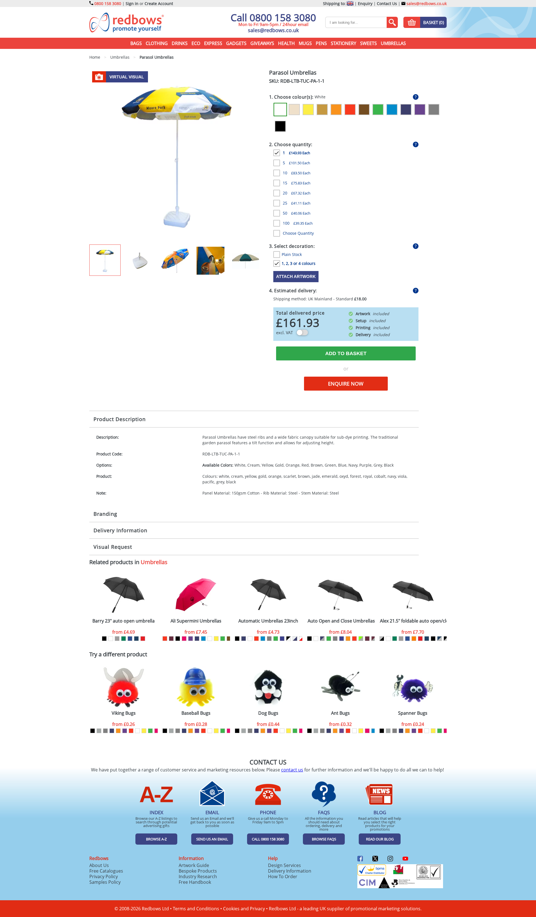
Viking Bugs (124, 713)
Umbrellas (393, 43)
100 (298, 223)
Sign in (132, 3)
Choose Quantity (298, 233)
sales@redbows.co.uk (426, 3)
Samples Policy (105, 882)
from (123, 632)
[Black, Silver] (446, 638)
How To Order (282, 876)
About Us (99, 865)
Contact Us (387, 3)
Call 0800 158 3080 (273, 17)
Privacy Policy (103, 876)
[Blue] (392, 109)
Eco (196, 43)
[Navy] (405, 109)
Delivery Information (120, 530)
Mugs (305, 43)
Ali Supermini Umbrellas (196, 621)
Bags (136, 43)
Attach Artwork (296, 276)
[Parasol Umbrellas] (176, 156)
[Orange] (336, 109)
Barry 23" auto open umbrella (123, 621)
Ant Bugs (340, 713)
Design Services (284, 865)
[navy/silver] (322, 638)
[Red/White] (301, 638)
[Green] (378, 109)
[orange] (348, 638)
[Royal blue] (130, 638)
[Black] (280, 126)
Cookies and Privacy (244, 909)
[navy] (197, 638)
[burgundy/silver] (373, 638)
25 (296, 203)
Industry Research (198, 876)
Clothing (157, 43)
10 (296, 172)
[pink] (184, 638)
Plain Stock (292, 254)
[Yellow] (308, 109)
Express (213, 43)
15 (296, 183)
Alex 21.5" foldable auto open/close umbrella (413, 621)
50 (296, 213)
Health (286, 43)
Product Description (120, 419)
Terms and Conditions (196, 909)
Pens (321, 43)
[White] (280, 109)
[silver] (99, 730)
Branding (105, 513)
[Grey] (433, 109)
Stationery (343, 43)
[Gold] (322, 109)
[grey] (269, 638)
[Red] (350, 109)
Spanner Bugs (412, 713)
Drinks (180, 43)
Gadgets (236, 43)
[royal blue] (282, 638)
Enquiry (365, 3)
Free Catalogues (106, 871)
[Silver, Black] (381, 638)
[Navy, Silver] (439, 638)
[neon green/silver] (360, 638)
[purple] (190, 638)
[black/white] (288, 638)
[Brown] (364, 109)
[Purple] (419, 109)
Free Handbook (195, 882)
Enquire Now (345, 383)
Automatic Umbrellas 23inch (268, 621)
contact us (292, 770)
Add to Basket (346, 353)
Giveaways (262, 43)
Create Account (159, 3)
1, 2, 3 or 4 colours (298, 263)
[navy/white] (295, 638)
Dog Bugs (268, 713)
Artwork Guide (194, 865)
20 (296, 193)
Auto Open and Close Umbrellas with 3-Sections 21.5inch (341, 621)
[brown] (229, 638)
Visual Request (113, 546)
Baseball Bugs (195, 713)
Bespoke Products (198, 871)
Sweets (368, 43)
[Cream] (294, 109)
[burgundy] (171, 638)
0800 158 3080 (107, 3)
